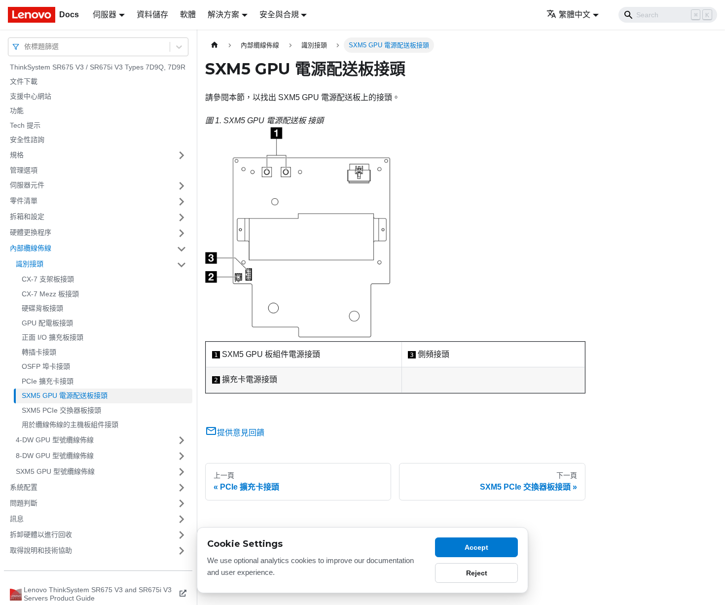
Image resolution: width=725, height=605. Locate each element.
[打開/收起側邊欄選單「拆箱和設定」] (181, 217)
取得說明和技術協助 (41, 550)
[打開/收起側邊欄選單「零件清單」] (181, 202)
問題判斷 (23, 503)
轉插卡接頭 (39, 352)
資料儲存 (152, 14)
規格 (17, 155)
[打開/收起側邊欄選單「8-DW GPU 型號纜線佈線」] (181, 456)
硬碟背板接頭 (42, 309)
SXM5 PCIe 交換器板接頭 (61, 410)
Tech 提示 (25, 125)
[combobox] (25, 46)
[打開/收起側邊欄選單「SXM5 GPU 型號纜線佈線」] (181, 472)
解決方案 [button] (223, 14)
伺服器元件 (27, 185)
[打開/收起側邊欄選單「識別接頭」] (181, 265)
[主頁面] (214, 45)
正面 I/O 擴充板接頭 (52, 338)
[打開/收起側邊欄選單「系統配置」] (181, 488)
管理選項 (23, 170)
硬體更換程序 (30, 233)
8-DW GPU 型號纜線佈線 (55, 456)
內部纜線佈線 (30, 248)
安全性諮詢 (27, 140)
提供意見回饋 (240, 432)
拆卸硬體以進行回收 (41, 534)
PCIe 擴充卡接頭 (47, 381)
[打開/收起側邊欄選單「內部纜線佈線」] (181, 249)
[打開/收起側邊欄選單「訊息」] (181, 519)
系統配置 (23, 487)
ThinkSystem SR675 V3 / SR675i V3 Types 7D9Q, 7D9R (97, 67)
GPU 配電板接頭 (47, 323)
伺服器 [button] (104, 14)
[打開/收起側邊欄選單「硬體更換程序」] (181, 233)
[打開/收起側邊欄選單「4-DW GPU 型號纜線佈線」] (181, 440)
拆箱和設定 (27, 217)
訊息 (17, 519)
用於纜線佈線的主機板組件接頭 (70, 425)
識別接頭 (29, 264)
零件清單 (23, 201)
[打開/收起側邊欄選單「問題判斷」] (181, 503)
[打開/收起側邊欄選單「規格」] (181, 155)
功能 (17, 111)
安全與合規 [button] (279, 14)
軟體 (188, 14)
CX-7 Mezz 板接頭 (50, 294)
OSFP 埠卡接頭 (46, 367)
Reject (476, 573)
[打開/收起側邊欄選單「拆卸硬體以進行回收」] (181, 535)
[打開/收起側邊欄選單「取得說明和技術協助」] (181, 551)
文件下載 (23, 82)
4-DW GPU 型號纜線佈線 (55, 440)
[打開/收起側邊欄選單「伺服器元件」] (181, 186)
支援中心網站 (30, 96)
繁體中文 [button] (574, 14)
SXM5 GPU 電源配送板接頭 (65, 396)
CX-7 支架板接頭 (48, 280)
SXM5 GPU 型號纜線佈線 (55, 471)
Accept (476, 547)
